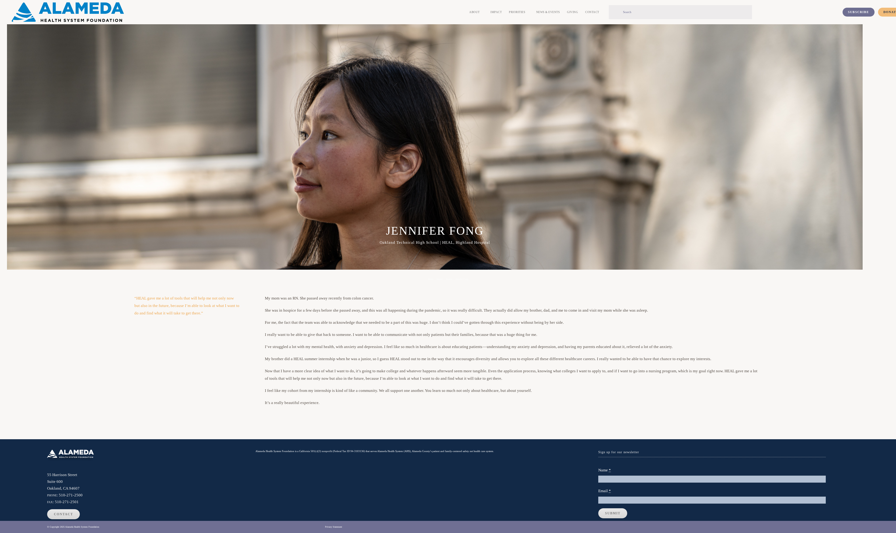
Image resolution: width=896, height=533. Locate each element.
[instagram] (837, 527)
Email (604, 491)
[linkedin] (846, 527)
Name (604, 470)
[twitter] (828, 527)
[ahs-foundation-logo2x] (68, 4)
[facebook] (819, 527)
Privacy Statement (333, 527)
